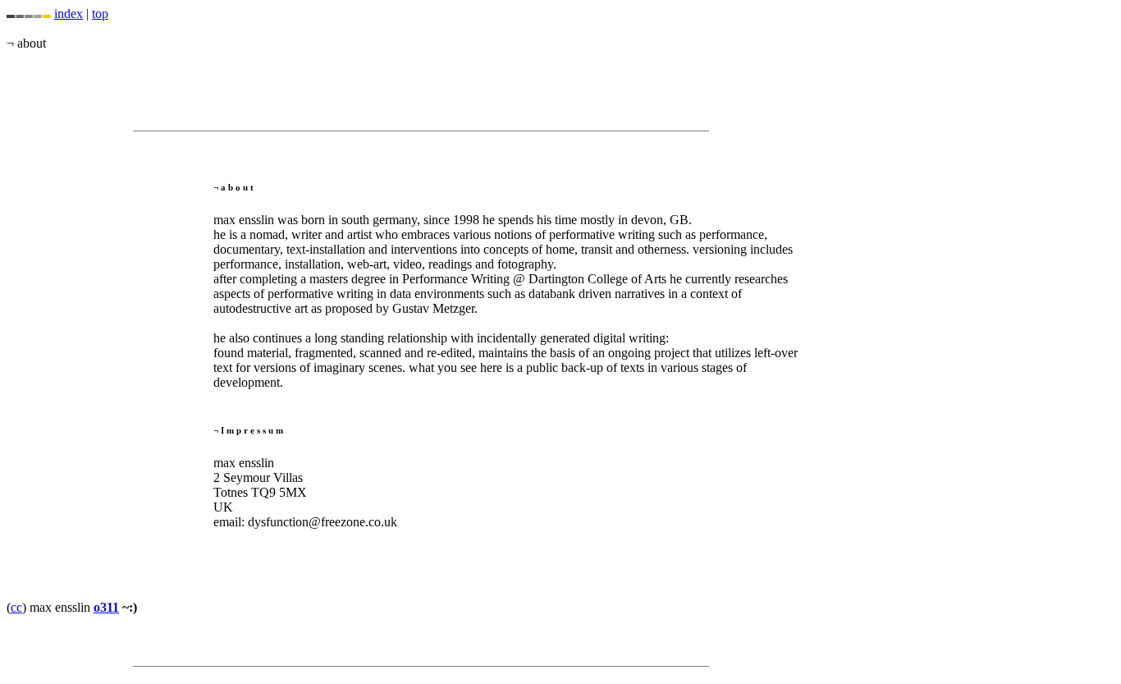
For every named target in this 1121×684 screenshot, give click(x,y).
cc (16, 607)
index (68, 14)
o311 (106, 607)
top (100, 14)
